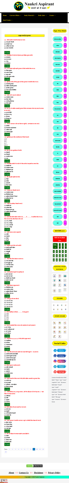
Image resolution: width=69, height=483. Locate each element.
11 (56, 255)
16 (56, 260)
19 (65, 260)
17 (59, 260)
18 (62, 260)
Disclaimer (38, 472)
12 (59, 255)
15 (53, 260)
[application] (20, 15)
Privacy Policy (54, 472)
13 (62, 255)
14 (65, 255)
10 (53, 255)
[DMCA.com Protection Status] (34, 465)
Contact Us (24, 472)
